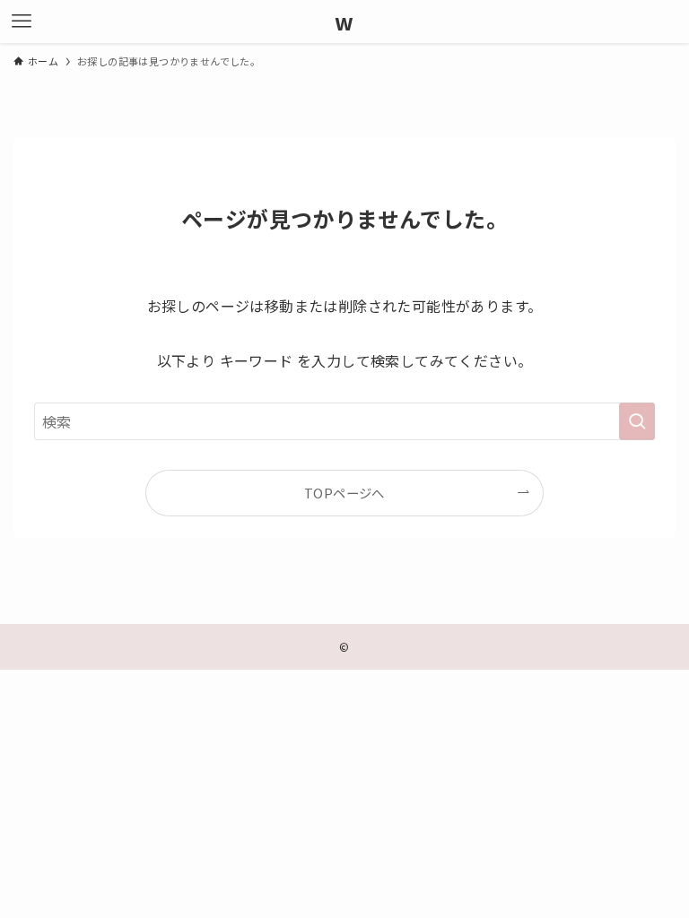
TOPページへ (344, 492)
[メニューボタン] (21, 21)
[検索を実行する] (637, 421)
